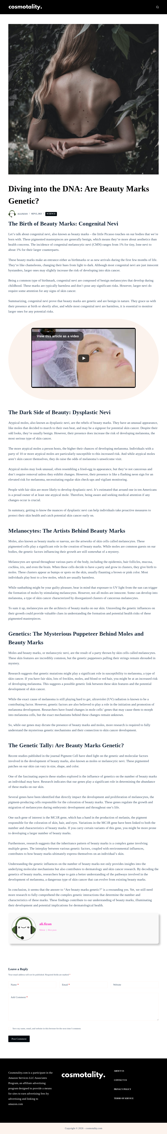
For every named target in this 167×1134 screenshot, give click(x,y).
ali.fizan (45, 924)
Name (15, 984)
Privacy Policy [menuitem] (122, 1089)
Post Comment (19, 1039)
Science (51, 214)
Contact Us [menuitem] (120, 1080)
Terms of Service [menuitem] (124, 1098)
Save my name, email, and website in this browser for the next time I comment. (47, 1028)
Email (66, 984)
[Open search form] (157, 7)
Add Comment (19, 997)
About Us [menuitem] (119, 1071)
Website (117, 984)
